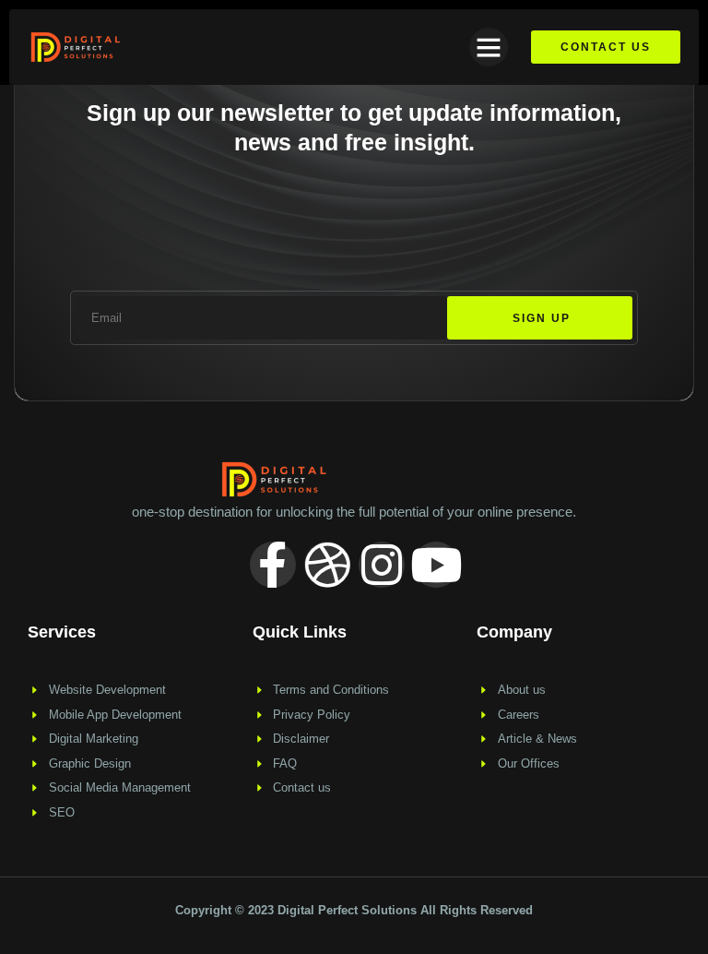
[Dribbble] (327, 565)
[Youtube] (436, 565)
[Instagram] (382, 565)
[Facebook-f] (273, 565)
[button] (488, 47)
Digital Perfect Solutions (348, 910)
